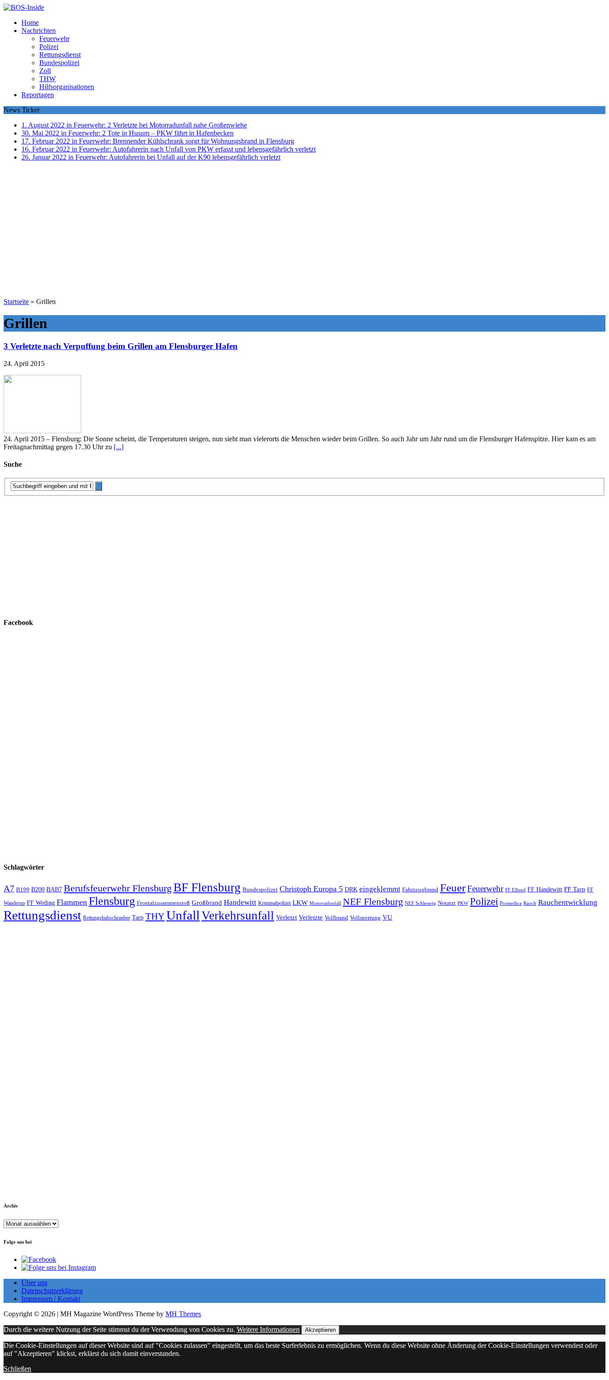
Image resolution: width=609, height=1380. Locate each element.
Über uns (34, 1282)
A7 (9, 888)
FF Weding (41, 902)
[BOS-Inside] (304, 8)
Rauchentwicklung (567, 902)
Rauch (529, 903)
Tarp (138, 917)
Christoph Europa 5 (311, 888)
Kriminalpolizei (274, 903)
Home (30, 22)
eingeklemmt (379, 889)
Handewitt (240, 902)
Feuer (452, 888)
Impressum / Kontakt (50, 1298)
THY (155, 916)
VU (387, 917)
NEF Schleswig (420, 903)
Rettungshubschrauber (106, 918)
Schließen (17, 1368)
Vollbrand (336, 917)
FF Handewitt (544, 889)
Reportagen (37, 95)
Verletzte (311, 917)
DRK (351, 889)
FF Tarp (574, 889)
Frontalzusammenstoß (163, 902)
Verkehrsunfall (238, 915)
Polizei (48, 46)
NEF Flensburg (373, 901)
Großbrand (207, 902)
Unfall (183, 915)
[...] (118, 447)
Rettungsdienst (60, 54)
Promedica (511, 903)
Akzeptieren (320, 1330)
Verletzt (286, 917)
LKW (300, 902)
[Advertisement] (304, 230)
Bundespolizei (59, 62)
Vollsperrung (365, 918)
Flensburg (112, 901)
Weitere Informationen (268, 1329)
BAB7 (54, 889)
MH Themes (183, 1314)
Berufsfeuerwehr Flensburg (118, 888)
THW (47, 78)
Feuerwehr (54, 38)
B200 (38, 889)
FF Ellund (515, 889)
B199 (22, 890)
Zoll (45, 70)
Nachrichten (38, 30)
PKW (462, 903)
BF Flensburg (207, 887)
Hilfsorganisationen (66, 86)
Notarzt (447, 903)
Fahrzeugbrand (420, 889)
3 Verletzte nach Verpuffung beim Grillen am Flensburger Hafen (121, 346)
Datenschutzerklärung (52, 1290)
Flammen (72, 902)
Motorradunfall (325, 903)
